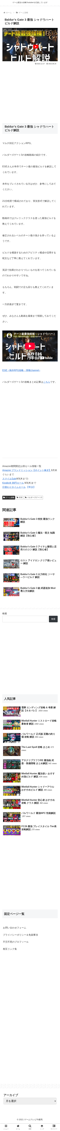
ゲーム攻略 (10, 497)
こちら (46, 382)
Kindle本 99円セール (13, 483)
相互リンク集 (10, 949)
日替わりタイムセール (14, 487)
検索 (4, 613)
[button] (54, 587)
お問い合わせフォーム (14, 927)
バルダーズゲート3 (34, 497)
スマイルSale (9, 478)
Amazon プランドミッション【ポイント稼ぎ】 (26, 470)
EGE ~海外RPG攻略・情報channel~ (21, 370)
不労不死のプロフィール (16, 942)
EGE (21, 497)
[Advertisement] (30, 92)
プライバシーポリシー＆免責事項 (20, 935)
